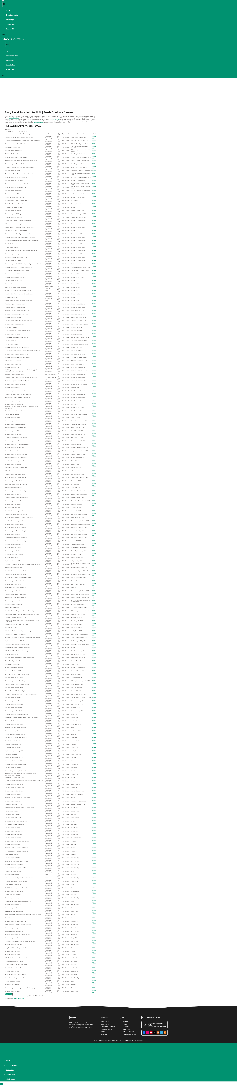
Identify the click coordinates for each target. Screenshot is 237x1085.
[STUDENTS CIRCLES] (10, 1)
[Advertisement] (51, 93)
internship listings (14, 118)
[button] (3, 35)
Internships (10, 19)
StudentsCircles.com (18, 998)
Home (8, 10)
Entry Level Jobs (12, 15)
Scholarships (10, 29)
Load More (8, 994)
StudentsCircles (38, 122)
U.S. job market (54, 119)
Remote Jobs (10, 24)
